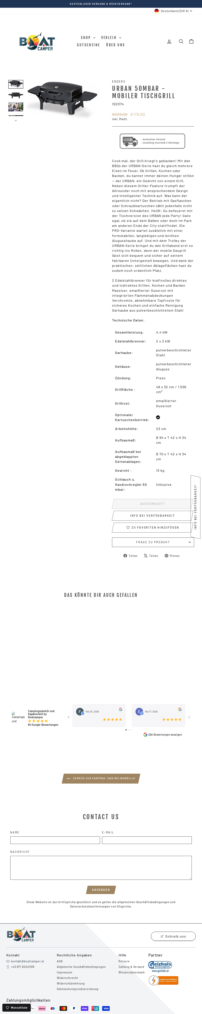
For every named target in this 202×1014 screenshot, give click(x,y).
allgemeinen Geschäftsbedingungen (143, 902)
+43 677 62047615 (23, 966)
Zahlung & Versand (131, 966)
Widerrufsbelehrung (71, 983)
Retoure (124, 961)
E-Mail (108, 832)
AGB (60, 961)
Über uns (115, 45)
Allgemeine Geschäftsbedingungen (81, 966)
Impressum (64, 972)
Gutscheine (88, 45)
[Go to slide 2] (129, 729)
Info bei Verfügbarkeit (152, 515)
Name (15, 832)
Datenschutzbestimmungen (90, 906)
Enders (118, 81)
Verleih (109, 37)
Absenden (101, 889)
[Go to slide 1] (126, 730)
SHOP (86, 37)
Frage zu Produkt (153, 542)
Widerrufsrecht (67, 978)
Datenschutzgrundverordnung (77, 989)
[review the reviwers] (120, 709)
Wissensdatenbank (132, 972)
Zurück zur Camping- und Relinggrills (103, 778)
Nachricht (20, 851)
